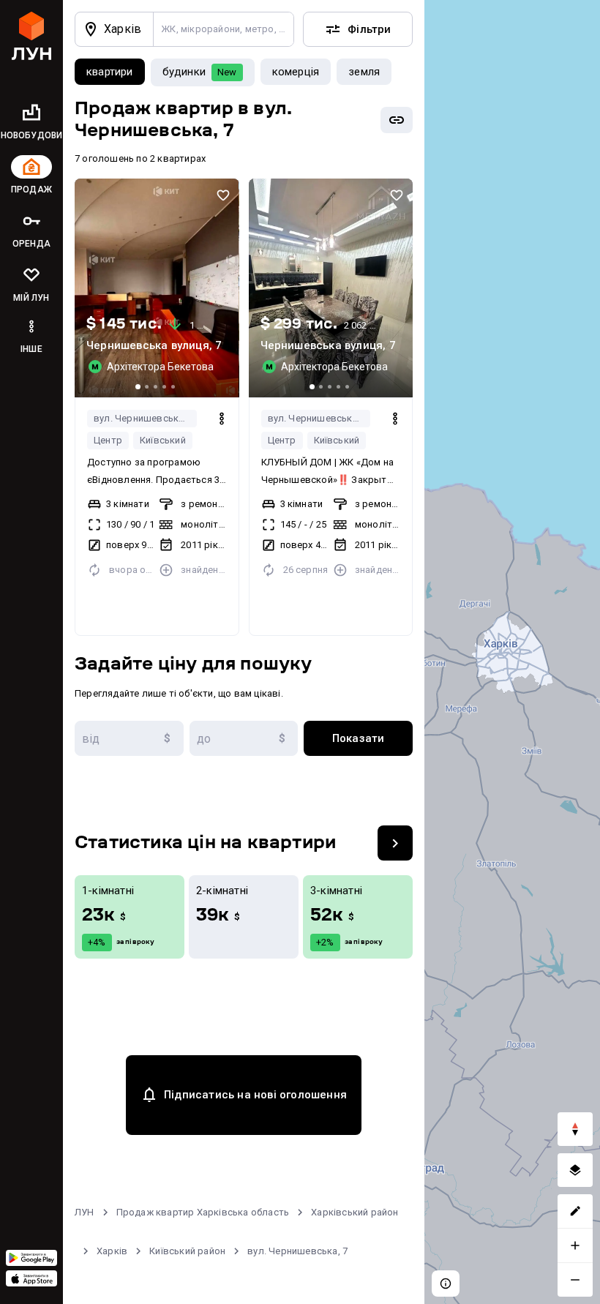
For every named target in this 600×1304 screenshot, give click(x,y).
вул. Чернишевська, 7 (144, 418)
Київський (163, 440)
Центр (108, 440)
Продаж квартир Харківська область (203, 1212)
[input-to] (244, 738)
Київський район (187, 1250)
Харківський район (354, 1212)
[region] (512, 652)
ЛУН (84, 1212)
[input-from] (129, 738)
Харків (112, 1250)
